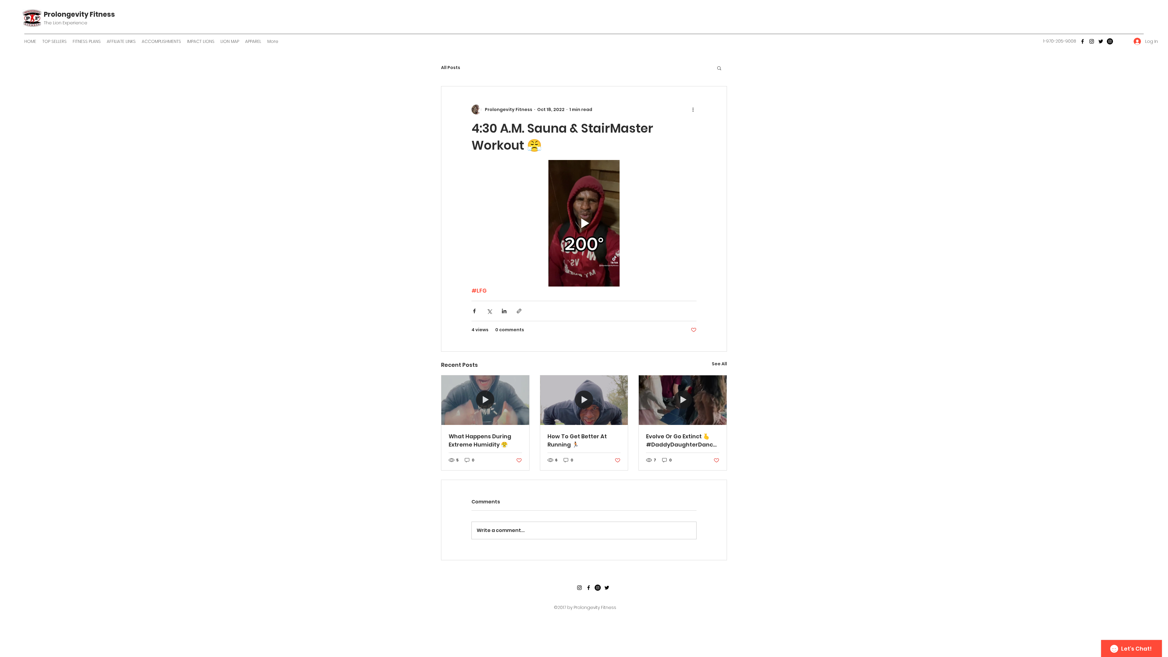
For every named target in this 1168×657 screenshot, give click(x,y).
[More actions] (693, 109)
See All (719, 364)
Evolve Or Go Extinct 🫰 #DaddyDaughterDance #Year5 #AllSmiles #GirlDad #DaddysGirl (681, 441)
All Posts (450, 68)
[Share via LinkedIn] (504, 311)
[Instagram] (1092, 41)
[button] (719, 67)
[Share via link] (519, 311)
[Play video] (584, 223)
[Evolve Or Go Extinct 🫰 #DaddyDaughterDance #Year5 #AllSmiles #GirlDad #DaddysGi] (683, 400)
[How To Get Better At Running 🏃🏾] (584, 400)
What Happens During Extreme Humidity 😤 (480, 440)
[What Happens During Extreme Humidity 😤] (485, 400)
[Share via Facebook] (474, 311)
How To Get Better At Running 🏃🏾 (577, 440)
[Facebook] (1082, 41)
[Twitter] (1101, 41)
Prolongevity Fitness (79, 14)
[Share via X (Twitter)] (489, 311)
